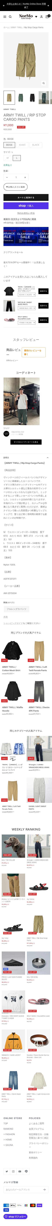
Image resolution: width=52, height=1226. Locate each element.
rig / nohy (5, 934)
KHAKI (22, 141)
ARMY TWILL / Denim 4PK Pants (39, 706)
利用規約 (33, 1154)
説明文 (6, 454)
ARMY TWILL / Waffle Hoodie (12, 706)
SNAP (6, 424)
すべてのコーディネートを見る (26, 438)
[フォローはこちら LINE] (26, 1168)
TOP (5, 1120)
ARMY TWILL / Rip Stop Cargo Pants (37, 936)
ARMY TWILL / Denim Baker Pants (11, 1092)
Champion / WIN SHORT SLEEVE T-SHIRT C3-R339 (13, 1014)
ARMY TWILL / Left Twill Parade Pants (38, 665)
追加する (43, 288)
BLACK (35, 141)
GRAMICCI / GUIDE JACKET (11, 1051)
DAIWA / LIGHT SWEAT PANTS (37, 804)
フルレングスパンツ (16, 605)
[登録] (44, 1186)
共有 (5, 613)
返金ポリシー (35, 1149)
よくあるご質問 (36, 1120)
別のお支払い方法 (26, 209)
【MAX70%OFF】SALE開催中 (26, 4)
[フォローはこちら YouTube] (19, 1168)
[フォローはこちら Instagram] (13, 1168)
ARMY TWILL (16, 24)
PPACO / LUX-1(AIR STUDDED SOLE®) (12, 975)
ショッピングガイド (13, 619)
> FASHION (9, 1130)
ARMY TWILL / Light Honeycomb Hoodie (38, 1092)
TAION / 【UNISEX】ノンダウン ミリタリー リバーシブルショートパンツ (12, 764)
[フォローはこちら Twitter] (6, 1168)
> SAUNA (8, 1141)
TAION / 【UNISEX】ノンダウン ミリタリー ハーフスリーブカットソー (26, 285)
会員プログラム (36, 1125)
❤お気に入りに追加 (15, 183)
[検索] (10, 13)
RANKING (8, 1125)
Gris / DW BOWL (32, 973)
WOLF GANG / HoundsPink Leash (38, 1013)
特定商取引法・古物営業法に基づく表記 (38, 1132)
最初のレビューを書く (32, 349)
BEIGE (9, 141)
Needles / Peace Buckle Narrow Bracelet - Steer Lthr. (38, 1053)
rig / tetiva (30, 896)
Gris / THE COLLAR (8, 857)
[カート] (47, 13)
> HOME (7, 1136)
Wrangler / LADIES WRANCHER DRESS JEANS (39, 762)
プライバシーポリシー (38, 1142)
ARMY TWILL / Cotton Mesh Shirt (11, 665)
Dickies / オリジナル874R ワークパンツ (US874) (13, 897)
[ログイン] (41, 13)
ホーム (6, 24)
